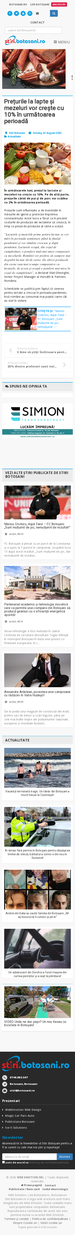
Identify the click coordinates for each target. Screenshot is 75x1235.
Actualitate (14, 136)
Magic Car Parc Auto (19, 1115)
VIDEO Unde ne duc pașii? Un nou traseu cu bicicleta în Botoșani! (35, 1023)
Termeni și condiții (16, 1219)
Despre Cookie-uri (25, 1223)
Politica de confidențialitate (49, 1162)
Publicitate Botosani (20, 1121)
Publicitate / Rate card (24, 1189)
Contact (50, 1185)
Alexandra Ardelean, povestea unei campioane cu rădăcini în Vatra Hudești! (37, 693)
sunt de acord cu (37, 1162)
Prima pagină (32, 1185)
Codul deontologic (55, 1189)
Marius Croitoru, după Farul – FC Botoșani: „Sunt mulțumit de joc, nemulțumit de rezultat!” (37, 526)
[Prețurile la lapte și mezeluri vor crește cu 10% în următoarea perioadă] (37, 164)
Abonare (64, 1156)
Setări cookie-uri (51, 1223)
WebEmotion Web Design (23, 1110)
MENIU (63, 42)
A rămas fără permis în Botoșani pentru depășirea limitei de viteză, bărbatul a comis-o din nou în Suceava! (37, 854)
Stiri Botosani (17, 132)
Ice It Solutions (16, 1127)
